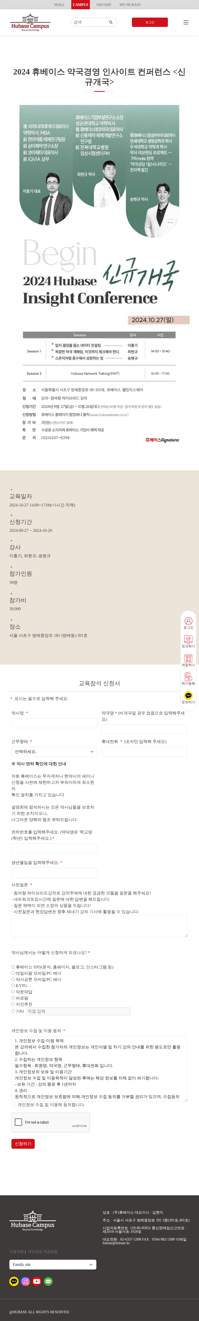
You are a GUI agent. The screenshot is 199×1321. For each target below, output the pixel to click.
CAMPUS (80, 5)
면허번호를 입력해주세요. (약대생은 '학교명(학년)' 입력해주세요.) (51, 835)
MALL (59, 5)
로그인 (150, 22)
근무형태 (22, 741)
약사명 (20, 713)
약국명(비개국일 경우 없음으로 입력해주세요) (143, 716)
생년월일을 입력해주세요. (37, 862)
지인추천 (23, 1004)
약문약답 (23, 992)
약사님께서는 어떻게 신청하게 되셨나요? (51, 952)
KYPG (21, 985)
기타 (19, 1011)
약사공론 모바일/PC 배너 (38, 979)
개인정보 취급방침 (43, 1251)
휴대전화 (112, 741)
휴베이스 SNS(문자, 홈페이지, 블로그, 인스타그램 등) (64, 967)
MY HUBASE (130, 5)
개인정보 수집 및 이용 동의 (38, 1030)
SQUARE (103, 5)
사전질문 (22, 885)
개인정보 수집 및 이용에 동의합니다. (51, 1104)
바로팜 (21, 998)
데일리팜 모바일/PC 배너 (38, 973)
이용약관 (16, 1251)
